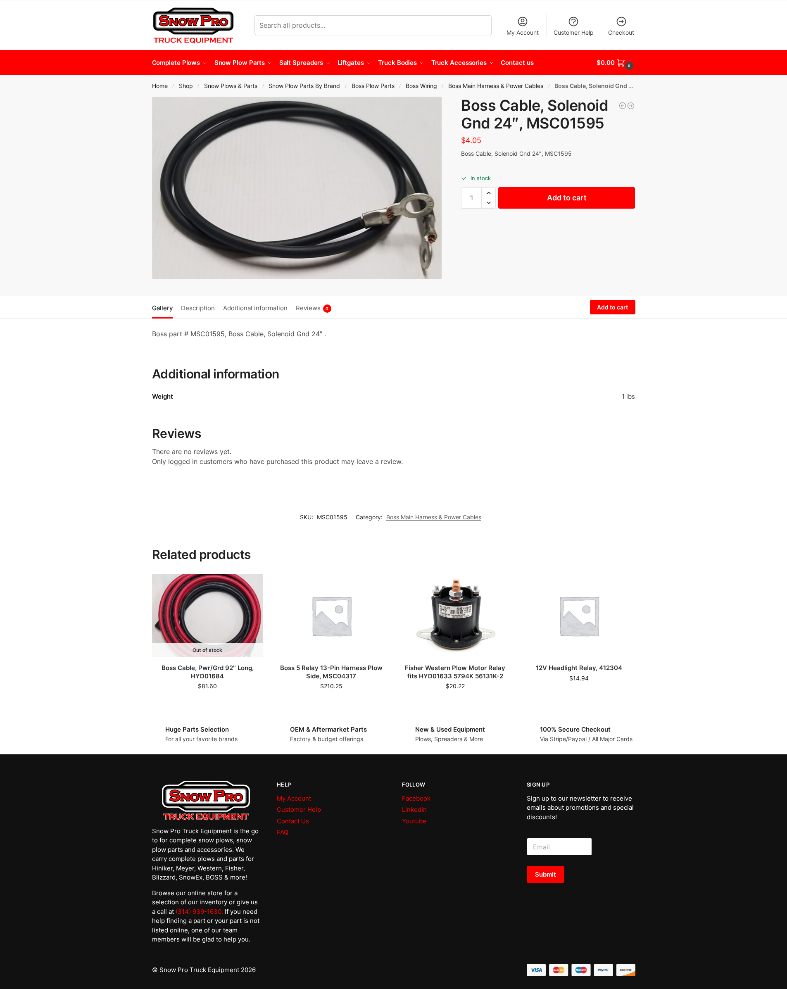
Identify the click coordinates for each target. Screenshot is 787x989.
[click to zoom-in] (297, 188)
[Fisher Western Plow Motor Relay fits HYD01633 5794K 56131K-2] (455, 615)
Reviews (312, 308)
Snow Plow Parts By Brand (304, 86)
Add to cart (567, 197)
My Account (522, 32)
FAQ (282, 832)
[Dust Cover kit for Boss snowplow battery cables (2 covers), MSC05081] (631, 106)
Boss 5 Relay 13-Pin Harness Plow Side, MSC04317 (331, 672)
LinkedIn (414, 809)
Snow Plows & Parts (230, 86)
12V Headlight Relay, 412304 (579, 668)
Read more (208, 703)
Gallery (162, 308)
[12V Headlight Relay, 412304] (579, 615)
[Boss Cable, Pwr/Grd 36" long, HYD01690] (622, 106)
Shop (186, 86)
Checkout (621, 32)
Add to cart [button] (331, 703)
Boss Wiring (421, 86)
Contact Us (293, 821)
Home (160, 86)
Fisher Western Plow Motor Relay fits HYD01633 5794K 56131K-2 (455, 672)
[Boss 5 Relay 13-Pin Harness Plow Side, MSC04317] (331, 615)
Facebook (416, 798)
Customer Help (574, 32)
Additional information (255, 308)
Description (198, 308)
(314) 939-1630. (199, 911)
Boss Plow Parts (373, 86)
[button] (616, 62)
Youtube (414, 821)
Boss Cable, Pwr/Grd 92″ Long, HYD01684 (208, 672)
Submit (545, 874)
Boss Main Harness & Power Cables (495, 86)
